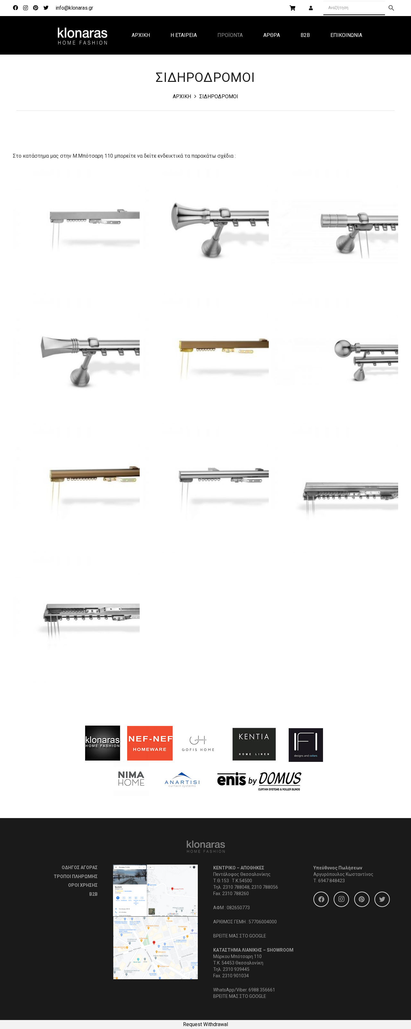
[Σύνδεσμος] (82, 35)
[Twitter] (45, 7)
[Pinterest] (35, 7)
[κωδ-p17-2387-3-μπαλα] (334, 361)
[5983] (205, 361)
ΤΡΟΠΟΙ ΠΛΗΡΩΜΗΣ (76, 876)
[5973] (205, 490)
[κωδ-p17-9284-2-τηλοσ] (76, 361)
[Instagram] (25, 8)
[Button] (310, 8)
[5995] (76, 231)
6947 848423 (331, 880)
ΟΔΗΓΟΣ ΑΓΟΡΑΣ (80, 867)
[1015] (334, 490)
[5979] (76, 490)
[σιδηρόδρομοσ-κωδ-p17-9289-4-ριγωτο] (334, 231)
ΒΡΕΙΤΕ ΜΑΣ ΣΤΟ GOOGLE (239, 935)
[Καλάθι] (292, 8)
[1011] (76, 619)
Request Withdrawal (205, 1024)
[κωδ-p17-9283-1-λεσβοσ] (205, 231)
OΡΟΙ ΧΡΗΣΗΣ (83, 885)
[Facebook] (15, 7)
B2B (93, 894)
